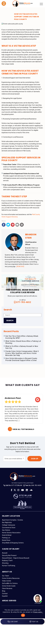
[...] (18, 420)
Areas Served (9, 600)
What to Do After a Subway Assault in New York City (21, 347)
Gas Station (6, 530)
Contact (5, 593)
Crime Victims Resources (11, 578)
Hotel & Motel (6, 535)
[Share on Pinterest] (13, 225)
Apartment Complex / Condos (12, 520)
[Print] (22, 225)
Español (5, 596)
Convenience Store (8, 527)
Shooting (5, 563)
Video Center (6, 581)
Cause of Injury (10, 549)
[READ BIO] (20, 266)
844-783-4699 (36, 485)
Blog (3, 591)
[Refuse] (42, 613)
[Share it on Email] (17, 225)
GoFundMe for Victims (10, 583)
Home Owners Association (11, 532)
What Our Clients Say (22, 385)
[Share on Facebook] (4, 225)
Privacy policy (37, 612)
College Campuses (8, 525)
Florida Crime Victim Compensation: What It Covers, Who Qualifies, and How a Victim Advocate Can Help (22, 353)
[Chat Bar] (22, 621)
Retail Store (6, 540)
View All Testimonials (23, 429)
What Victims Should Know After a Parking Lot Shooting (23, 342)
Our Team (5, 576)
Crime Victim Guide (8, 586)
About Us (7, 571)
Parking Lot (6, 538)
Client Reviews (7, 588)
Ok (23, 615)
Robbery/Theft (7, 560)
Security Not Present (9, 555)
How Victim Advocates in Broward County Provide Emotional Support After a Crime (21, 359)
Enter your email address (14, 458)
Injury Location (11, 516)
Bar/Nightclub (7, 522)
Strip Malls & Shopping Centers (13, 543)
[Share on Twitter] (8, 225)
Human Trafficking (8, 565)
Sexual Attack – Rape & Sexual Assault (15, 558)
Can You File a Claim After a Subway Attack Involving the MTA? (21, 337)
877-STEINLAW (17, 485)
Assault (4, 553)
